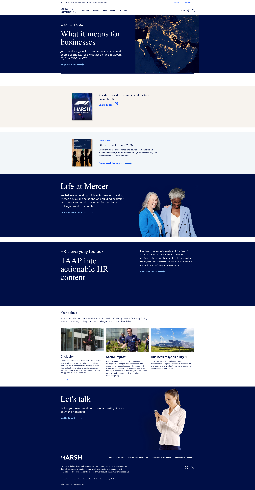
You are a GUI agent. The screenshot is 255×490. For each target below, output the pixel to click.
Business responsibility (168, 357)
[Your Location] (188, 10)
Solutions (85, 10)
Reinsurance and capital (138, 457)
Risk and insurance (116, 457)
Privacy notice (76, 479)
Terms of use (65, 479)
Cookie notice (98, 479)
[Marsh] (71, 457)
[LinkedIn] (192, 467)
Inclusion (68, 356)
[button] (194, 2)
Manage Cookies (110, 479)
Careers (113, 10)
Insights (96, 10)
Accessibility (87, 479)
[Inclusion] (64, 380)
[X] (186, 467)
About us (123, 10)
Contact (182, 10)
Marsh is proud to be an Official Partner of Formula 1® (126, 97)
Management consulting (185, 457)
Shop (105, 10)
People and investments (161, 457)
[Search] (193, 10)
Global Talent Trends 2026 (116, 145)
